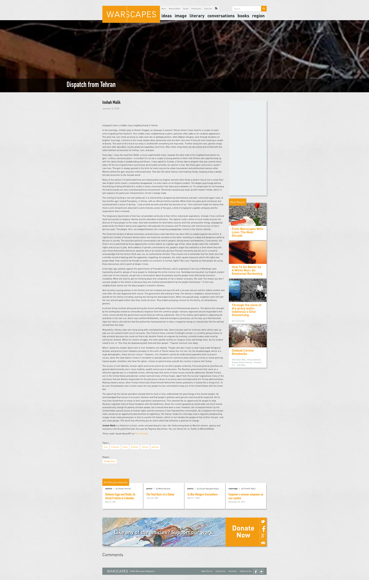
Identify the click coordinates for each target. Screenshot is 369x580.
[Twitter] (263, 521)
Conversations (221, 15)
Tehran (145, 447)
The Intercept (141, 433)
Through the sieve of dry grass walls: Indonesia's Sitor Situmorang (246, 310)
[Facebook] (263, 528)
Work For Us (207, 571)
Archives (233, 571)
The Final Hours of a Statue (160, 495)
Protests (115, 447)
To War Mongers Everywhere (202, 495)
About (163, 8)
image (181, 15)
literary (197, 15)
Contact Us (220, 571)
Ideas (166, 15)
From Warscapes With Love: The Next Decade (247, 232)
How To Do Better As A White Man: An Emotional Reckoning (247, 270)
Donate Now (243, 531)
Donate (185, 8)
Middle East (109, 461)
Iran (106, 447)
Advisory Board (174, 8)
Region (258, 15)
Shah (125, 447)
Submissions (196, 8)
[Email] (263, 542)
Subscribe (208, 8)
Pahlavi (134, 447)
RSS (216, 9)
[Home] (131, 14)
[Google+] (263, 535)
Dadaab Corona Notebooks (243, 352)
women (155, 447)
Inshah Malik (111, 103)
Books (243, 15)
